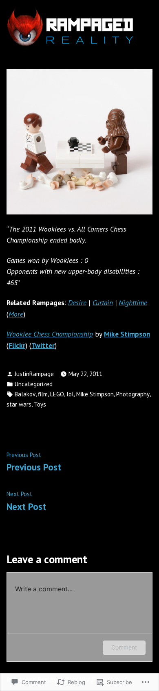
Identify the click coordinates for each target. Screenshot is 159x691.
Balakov (25, 394)
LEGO (57, 394)
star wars (19, 404)
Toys (40, 404)
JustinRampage (34, 374)
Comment (124, 647)
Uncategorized (34, 384)
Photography (133, 394)
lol (70, 394)
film (43, 394)
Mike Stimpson (95, 394)
